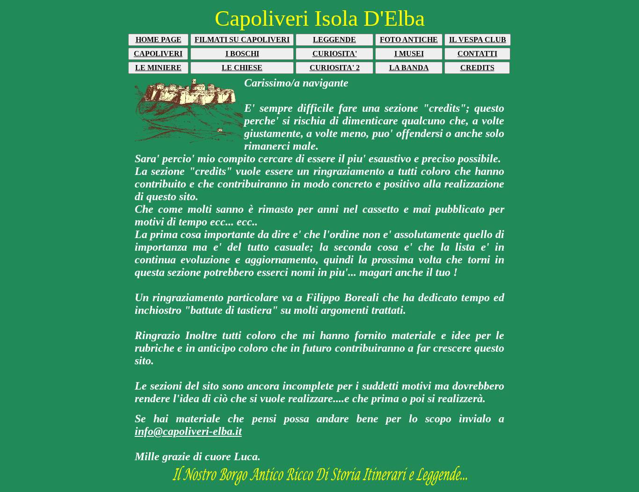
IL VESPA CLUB (477, 39)
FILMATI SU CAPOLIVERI (242, 39)
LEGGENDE (334, 39)
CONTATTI (477, 54)
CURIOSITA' (334, 54)
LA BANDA (409, 68)
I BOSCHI (242, 54)
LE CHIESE (242, 68)
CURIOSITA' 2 (335, 68)
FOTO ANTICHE (409, 39)
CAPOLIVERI (158, 54)
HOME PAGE (159, 39)
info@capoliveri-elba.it (188, 431)
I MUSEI (409, 54)
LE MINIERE (158, 68)
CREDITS (477, 68)
